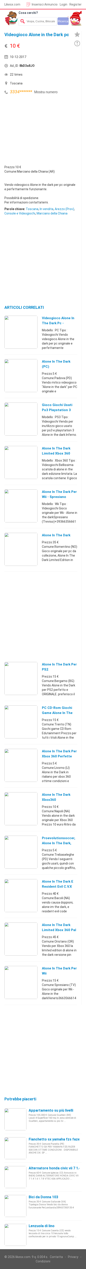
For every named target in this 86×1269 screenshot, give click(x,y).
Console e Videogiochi (19, 213)
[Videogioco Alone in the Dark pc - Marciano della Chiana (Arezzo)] (20, 332)
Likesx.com (12, 4)
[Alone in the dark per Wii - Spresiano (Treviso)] (20, 505)
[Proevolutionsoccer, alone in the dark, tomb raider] (20, 852)
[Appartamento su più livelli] (15, 1119)
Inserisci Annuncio (45, 4)
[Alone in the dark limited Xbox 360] (20, 462)
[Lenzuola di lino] (15, 1234)
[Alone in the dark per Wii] (20, 982)
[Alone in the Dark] (20, 549)
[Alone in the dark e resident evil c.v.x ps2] (20, 895)
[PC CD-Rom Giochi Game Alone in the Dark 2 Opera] (20, 721)
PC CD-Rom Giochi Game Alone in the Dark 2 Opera (57, 713)
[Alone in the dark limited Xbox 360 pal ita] (20, 939)
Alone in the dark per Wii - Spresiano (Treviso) (59, 497)
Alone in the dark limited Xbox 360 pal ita (59, 930)
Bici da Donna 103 (43, 1197)
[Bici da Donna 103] (15, 1206)
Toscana (32, 209)
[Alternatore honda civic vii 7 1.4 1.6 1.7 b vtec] (15, 1177)
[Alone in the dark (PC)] (20, 375)
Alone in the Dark (56, 535)
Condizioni (43, 1261)
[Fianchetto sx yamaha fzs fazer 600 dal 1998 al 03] (15, 1148)
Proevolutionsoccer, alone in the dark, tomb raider (58, 843)
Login (63, 4)
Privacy (73, 1257)
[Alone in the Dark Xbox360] (20, 808)
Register (75, 4)
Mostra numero (46, 92)
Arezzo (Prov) (64, 209)
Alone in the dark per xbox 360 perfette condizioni (59, 756)
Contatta (56, 1257)
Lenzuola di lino (41, 1226)
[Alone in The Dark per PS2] (20, 678)
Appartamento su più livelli (51, 1110)
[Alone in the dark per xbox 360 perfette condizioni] (20, 765)
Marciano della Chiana (52, 213)
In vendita (46, 209)
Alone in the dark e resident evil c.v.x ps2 (57, 887)
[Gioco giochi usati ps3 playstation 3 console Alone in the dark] (20, 419)
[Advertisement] (37, 128)
